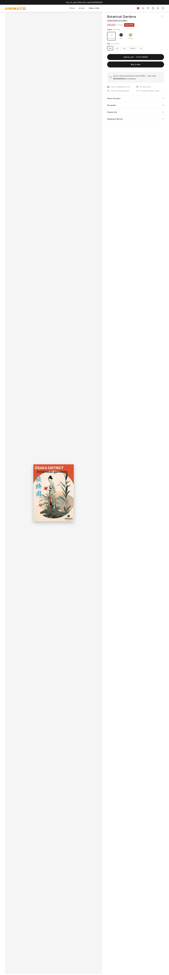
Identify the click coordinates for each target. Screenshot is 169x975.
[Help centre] (153, 8)
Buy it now (135, 64)
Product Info (112, 112)
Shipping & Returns (115, 119)
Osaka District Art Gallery (117, 20)
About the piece (113, 98)
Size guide (111, 105)
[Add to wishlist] (162, 17)
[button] (143, 8)
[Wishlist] (148, 8)
